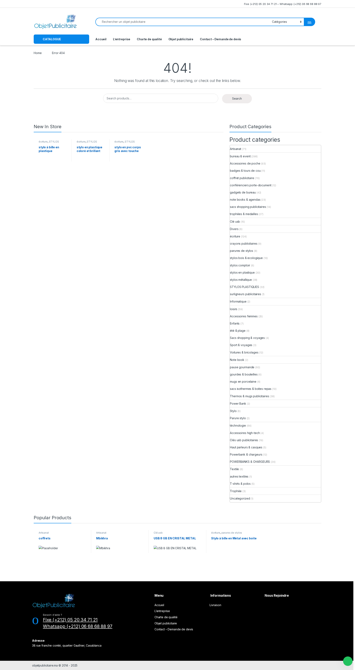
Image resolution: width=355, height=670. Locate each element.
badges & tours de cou (245, 170)
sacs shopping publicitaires (248, 206)
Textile (234, 469)
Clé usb (235, 221)
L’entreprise (121, 39)
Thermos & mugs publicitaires (249, 396)
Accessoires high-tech (245, 433)
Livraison (215, 605)
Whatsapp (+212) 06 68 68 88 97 (77, 626)
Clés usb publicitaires (244, 440)
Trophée (236, 491)
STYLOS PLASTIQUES (49, 143)
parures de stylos (241, 250)
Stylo (233, 411)
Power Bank (238, 403)
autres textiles (239, 476)
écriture (43, 141)
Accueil (100, 39)
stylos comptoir (240, 265)
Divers (234, 229)
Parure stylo (238, 418)
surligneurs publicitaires (245, 294)
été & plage (237, 330)
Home (37, 53)
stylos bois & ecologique (246, 258)
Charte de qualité (149, 39)
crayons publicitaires (243, 243)
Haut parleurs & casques (246, 447)
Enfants (235, 323)
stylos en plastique (242, 272)
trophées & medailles (244, 214)
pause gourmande (242, 367)
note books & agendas (245, 199)
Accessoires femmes (243, 316)
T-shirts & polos (240, 483)
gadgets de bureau (243, 192)
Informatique (238, 301)
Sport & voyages (241, 345)
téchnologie (238, 425)
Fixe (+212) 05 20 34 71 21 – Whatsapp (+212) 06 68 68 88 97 (282, 4)
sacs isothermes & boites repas (250, 388)
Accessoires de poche (245, 163)
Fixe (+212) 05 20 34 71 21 (70, 619)
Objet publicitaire (180, 39)
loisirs (233, 309)
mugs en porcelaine (243, 381)
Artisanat (235, 149)
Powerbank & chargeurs (246, 454)
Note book (237, 359)
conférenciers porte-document (250, 185)
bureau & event (240, 156)
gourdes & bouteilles (243, 374)
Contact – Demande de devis (220, 39)
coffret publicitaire (242, 178)
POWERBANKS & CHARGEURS (250, 461)
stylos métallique (241, 279)
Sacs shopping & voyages (247, 338)
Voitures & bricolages (244, 352)
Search (237, 98)
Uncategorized (240, 498)
